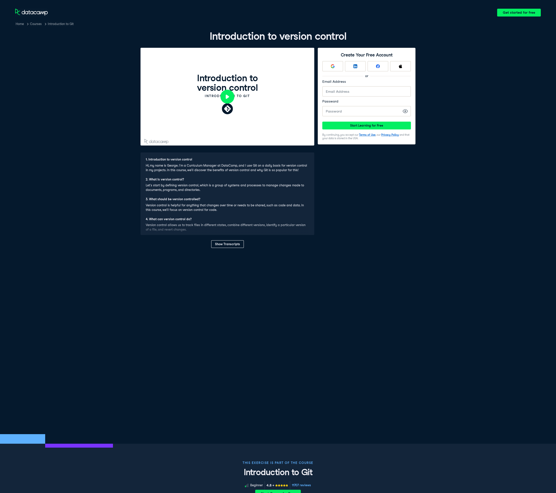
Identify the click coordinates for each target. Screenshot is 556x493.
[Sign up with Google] (332, 66)
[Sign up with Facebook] (377, 66)
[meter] (277, 485)
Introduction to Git (61, 24)
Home (20, 24)
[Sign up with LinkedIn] (355, 66)
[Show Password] (405, 111)
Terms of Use (367, 134)
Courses (36, 24)
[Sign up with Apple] (400, 66)
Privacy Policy (390, 134)
